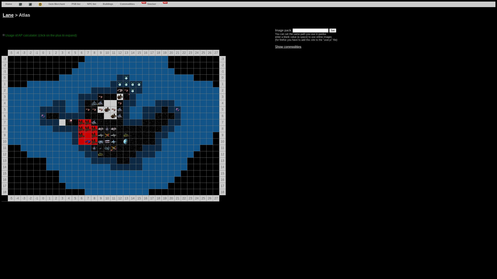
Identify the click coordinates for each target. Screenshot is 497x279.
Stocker (151, 4)
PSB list (76, 4)
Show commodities (288, 46)
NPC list (91, 4)
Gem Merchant (57, 4)
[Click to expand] (3, 34)
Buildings (108, 4)
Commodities (127, 4)
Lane (8, 15)
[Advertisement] (150, 17)
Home (8, 4)
